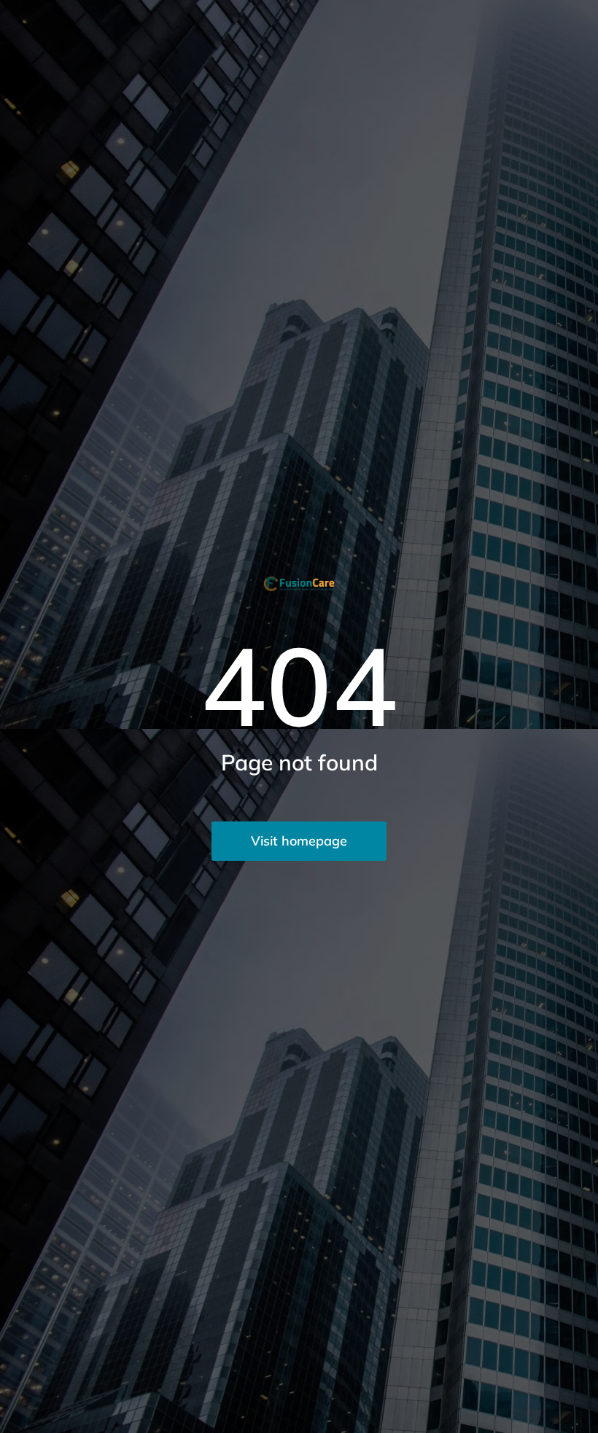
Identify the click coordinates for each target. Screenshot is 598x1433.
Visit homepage (299, 840)
